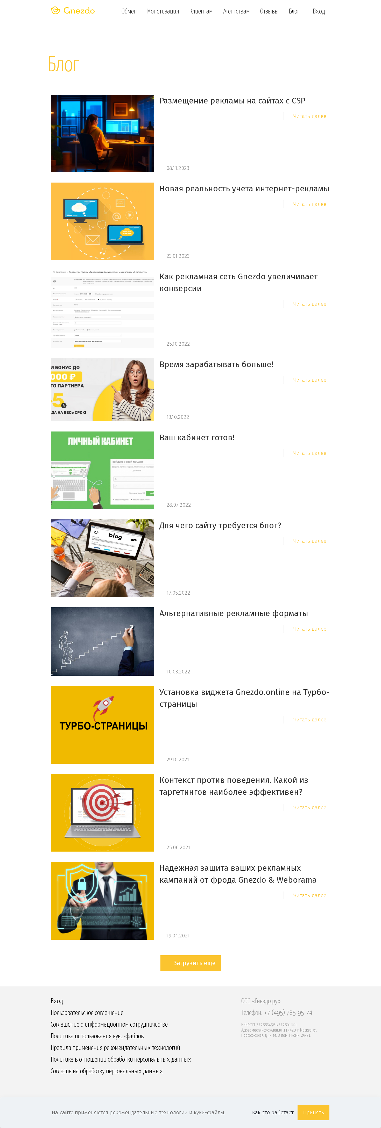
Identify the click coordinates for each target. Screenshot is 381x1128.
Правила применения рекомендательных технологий (115, 1048)
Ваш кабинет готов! (197, 437)
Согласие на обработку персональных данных (107, 1071)
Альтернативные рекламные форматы (233, 613)
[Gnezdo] (73, 11)
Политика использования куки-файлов (97, 1036)
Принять (313, 1112)
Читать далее (309, 116)
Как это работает (273, 1112)
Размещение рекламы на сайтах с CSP (232, 101)
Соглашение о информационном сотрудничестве (109, 1024)
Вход (57, 1001)
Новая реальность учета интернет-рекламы (244, 188)
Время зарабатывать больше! (216, 364)
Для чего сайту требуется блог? (220, 525)
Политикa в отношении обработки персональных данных (121, 1059)
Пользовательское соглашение (87, 1012)
